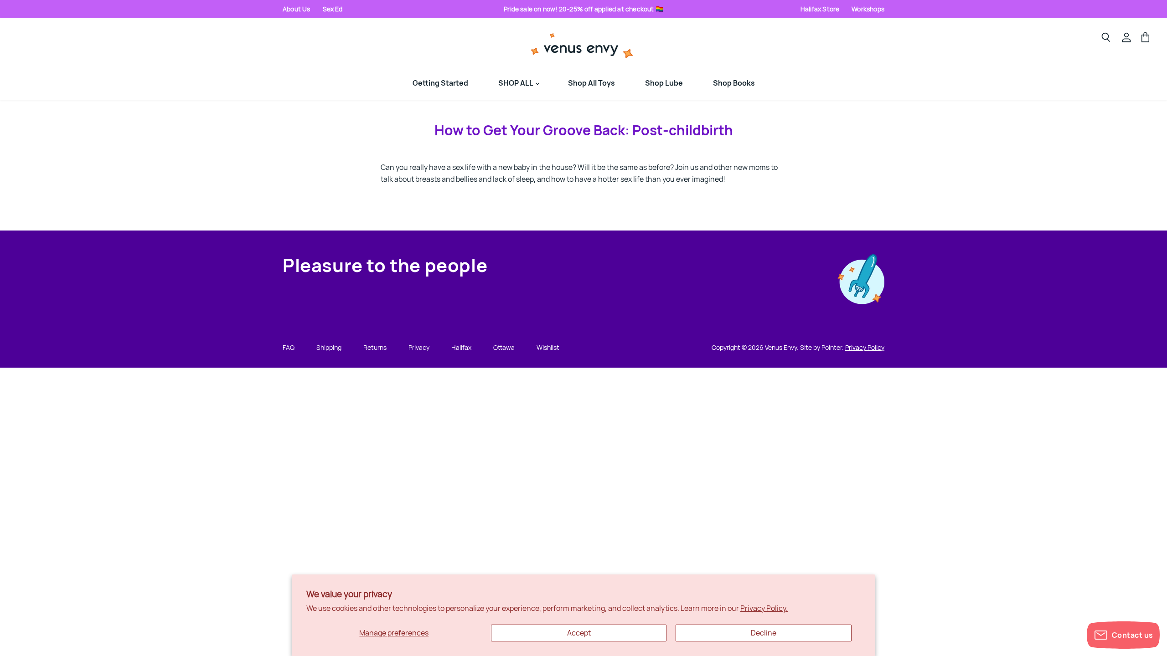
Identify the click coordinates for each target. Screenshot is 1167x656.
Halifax (461, 347)
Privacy (418, 347)
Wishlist (548, 347)
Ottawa (504, 347)
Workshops (868, 9)
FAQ (288, 347)
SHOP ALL (516, 83)
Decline (763, 633)
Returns (375, 347)
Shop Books (734, 83)
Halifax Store (819, 9)
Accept (579, 633)
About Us (296, 9)
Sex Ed (333, 9)
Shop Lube (664, 83)
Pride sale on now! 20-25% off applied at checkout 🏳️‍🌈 (583, 9)
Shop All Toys (591, 83)
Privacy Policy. (764, 608)
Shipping (328, 347)
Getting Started (440, 83)
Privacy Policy (864, 347)
